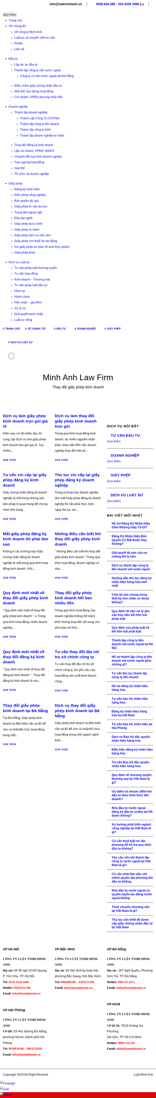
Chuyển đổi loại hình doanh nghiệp (38, 156)
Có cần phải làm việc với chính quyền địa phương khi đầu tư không (132, 877)
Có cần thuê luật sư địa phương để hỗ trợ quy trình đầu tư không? (131, 844)
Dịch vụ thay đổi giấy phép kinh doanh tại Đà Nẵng (77, 710)
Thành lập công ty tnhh (35, 129)
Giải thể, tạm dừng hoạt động (33, 91)
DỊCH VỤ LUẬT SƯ (127, 495)
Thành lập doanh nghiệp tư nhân (42, 135)
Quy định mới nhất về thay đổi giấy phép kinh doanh (25, 598)
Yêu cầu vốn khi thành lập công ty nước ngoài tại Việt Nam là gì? (131, 861)
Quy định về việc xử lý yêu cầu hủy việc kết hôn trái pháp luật (131, 614)
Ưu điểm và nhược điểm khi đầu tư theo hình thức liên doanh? (132, 795)
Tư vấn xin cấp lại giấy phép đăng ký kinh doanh (25, 480)
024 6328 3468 (128, 4)
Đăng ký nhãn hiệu (27, 189)
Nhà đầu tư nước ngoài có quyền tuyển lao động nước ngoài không (132, 894)
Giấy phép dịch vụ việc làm (32, 235)
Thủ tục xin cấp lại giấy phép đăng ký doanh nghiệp (77, 480)
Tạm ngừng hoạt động (29, 162)
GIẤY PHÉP (121, 475)
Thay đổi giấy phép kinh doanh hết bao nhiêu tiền (73, 598)
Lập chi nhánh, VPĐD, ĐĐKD (34, 150)
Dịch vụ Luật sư (19, 262)
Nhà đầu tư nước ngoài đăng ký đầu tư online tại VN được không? (132, 811)
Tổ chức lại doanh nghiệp (31, 173)
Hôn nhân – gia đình (28, 302)
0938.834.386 (105, 4)
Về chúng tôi (17, 26)
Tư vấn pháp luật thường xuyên (35, 267)
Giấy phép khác (24, 252)
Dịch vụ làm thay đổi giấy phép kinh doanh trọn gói (76, 421)
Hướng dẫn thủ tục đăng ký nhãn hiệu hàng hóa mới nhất (132, 581)
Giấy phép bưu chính (28, 223)
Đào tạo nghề (23, 218)
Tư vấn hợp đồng (26, 273)
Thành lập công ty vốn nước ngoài (37, 70)
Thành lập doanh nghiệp (30, 112)
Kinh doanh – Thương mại (32, 279)
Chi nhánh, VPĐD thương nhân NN (38, 97)
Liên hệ (19, 49)
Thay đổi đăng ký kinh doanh (33, 145)
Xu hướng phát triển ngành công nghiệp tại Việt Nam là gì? (131, 828)
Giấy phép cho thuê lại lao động (35, 241)
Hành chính (22, 296)
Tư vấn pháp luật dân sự (31, 285)
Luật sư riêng (23, 319)
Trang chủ (15, 20)
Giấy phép (15, 183)
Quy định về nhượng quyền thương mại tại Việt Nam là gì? (132, 778)
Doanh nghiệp (18, 106)
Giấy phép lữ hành (26, 229)
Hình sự (19, 291)
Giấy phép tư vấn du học (30, 206)
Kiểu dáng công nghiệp (30, 194)
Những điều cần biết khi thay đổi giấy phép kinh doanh (78, 539)
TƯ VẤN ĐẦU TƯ (125, 435)
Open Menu (9, 14)
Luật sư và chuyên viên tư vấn (34, 37)
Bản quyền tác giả (26, 200)
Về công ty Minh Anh (28, 32)
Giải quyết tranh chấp (28, 314)
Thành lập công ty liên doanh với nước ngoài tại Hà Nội (132, 644)
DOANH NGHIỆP (125, 455)
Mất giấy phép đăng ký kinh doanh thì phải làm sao (25, 539)
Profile (18, 43)
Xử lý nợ (20, 308)
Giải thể (19, 168)
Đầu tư (13, 58)
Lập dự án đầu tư (26, 64)
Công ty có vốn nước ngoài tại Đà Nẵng (47, 76)
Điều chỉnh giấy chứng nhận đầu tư (38, 85)
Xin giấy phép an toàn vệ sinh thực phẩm (41, 246)
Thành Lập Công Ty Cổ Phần (40, 118)
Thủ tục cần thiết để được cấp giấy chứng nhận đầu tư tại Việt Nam (132, 923)
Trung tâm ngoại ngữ (28, 212)
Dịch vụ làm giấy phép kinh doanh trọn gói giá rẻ (25, 421)
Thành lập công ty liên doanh (39, 124)
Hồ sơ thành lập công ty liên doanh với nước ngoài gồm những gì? (132, 660)
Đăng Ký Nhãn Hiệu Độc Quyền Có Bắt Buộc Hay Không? (129, 540)
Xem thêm (9, 460)
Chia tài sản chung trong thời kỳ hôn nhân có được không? (130, 598)
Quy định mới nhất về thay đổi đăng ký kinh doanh (24, 657)
